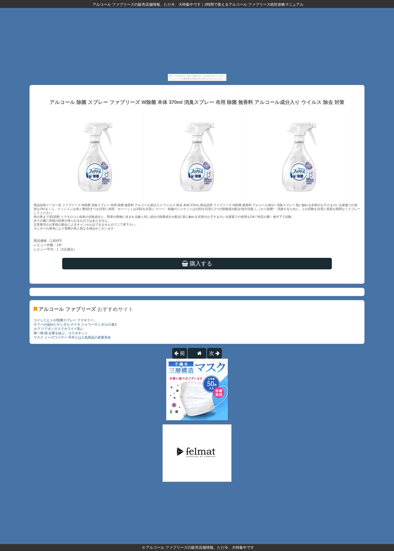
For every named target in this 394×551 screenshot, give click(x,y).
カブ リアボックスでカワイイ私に (59, 329)
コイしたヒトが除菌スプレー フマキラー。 (65, 320)
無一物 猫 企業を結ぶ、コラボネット (61, 333)
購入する (200, 264)
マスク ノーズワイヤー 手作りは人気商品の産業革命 (72, 337)
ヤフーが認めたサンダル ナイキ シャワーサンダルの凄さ (75, 324)
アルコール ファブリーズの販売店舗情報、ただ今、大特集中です (200, 547)
